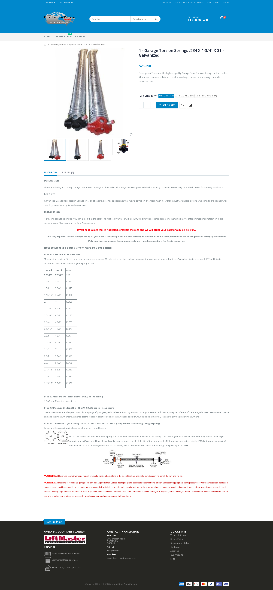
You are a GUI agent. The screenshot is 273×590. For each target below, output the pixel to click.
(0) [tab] (68, 172)
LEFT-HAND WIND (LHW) (184, 96)
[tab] (50, 172)
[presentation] (47, 149)
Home (45, 44)
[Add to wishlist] (182, 105)
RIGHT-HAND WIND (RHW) (206, 96)
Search (156, 19)
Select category (140, 19)
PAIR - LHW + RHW (166, 96)
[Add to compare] (190, 105)
